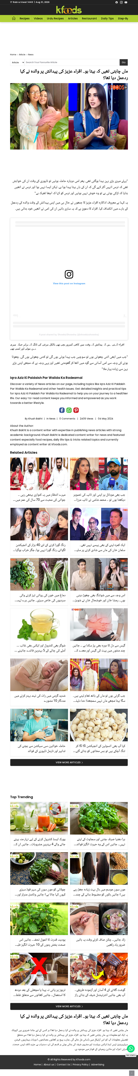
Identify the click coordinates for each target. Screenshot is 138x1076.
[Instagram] (121, 2)
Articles (73, 18)
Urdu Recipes (55, 18)
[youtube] (126, 2)
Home (37, 1064)
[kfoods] (69, 10)
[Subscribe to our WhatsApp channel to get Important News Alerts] (131, 1048)
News (52, 418)
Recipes (25, 18)
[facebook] (116, 2)
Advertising (97, 1064)
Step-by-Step (126, 18)
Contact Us (63, 1064)
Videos (38, 18)
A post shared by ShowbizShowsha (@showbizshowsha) (69, 334)
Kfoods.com (83, 1059)
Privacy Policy (81, 1064)
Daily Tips (107, 18)
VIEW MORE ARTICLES (68, 762)
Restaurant (89, 18)
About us (49, 1064)
